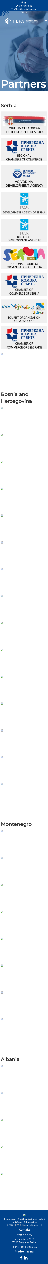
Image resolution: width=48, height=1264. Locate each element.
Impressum (10, 1219)
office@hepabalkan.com (25, 9)
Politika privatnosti (27, 1219)
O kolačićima (30, 1222)
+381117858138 (25, 6)
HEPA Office (19, 1225)
